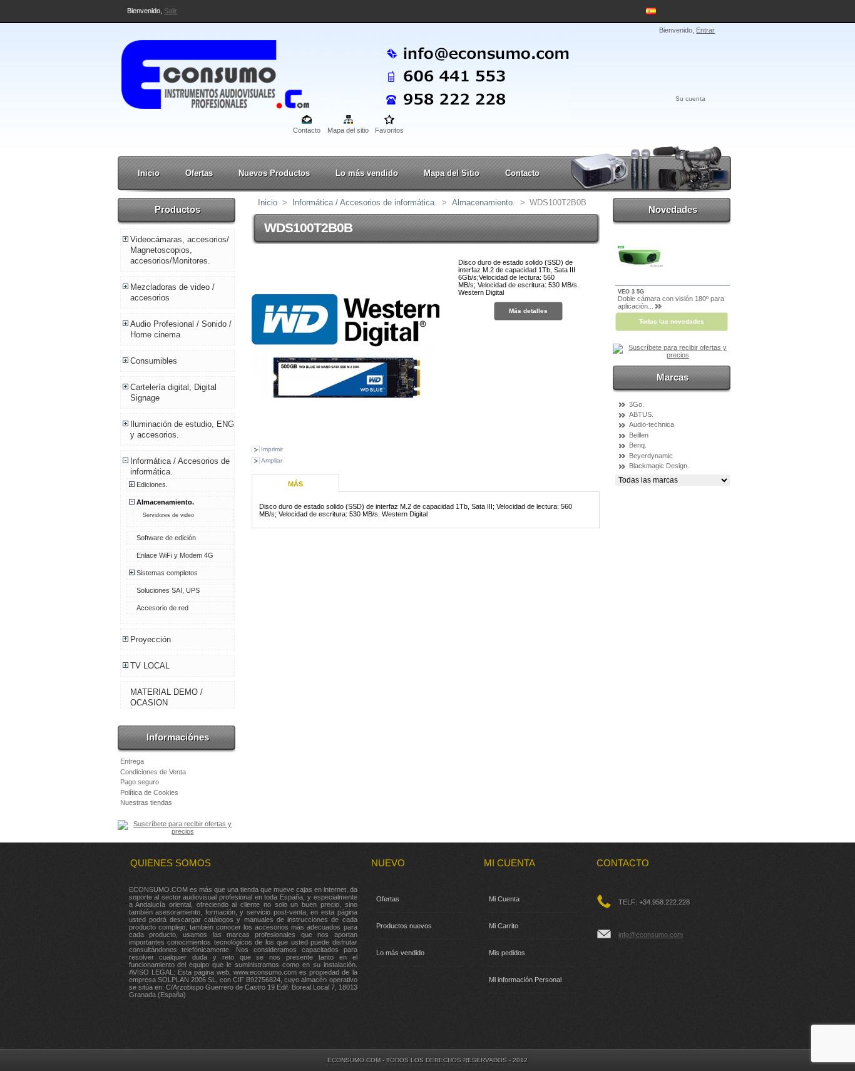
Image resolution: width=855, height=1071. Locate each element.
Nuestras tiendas (146, 802)
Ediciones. (152, 484)
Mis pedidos (507, 952)
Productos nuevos (404, 926)
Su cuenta (690, 98)
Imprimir (272, 449)
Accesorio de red (162, 608)
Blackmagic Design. (659, 465)
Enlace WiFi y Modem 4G (174, 555)
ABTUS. (641, 414)
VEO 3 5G (631, 292)
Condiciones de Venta (153, 772)
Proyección (150, 639)
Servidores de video (168, 515)
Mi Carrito (503, 926)
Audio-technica (651, 424)
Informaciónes (177, 737)
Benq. (638, 445)
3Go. (636, 404)
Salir (170, 10)
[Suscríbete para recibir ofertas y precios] (177, 831)
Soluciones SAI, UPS (168, 590)
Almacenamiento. (165, 502)
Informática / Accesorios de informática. (364, 202)
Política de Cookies (149, 792)
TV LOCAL (150, 665)
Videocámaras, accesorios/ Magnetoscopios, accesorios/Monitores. (179, 250)
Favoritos (389, 130)
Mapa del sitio (348, 130)
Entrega (132, 761)
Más (295, 484)
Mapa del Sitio (451, 173)
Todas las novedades (671, 321)
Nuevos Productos (274, 173)
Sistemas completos (167, 572)
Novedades (672, 209)
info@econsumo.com (650, 934)
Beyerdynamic (651, 455)
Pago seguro (139, 782)
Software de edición (166, 537)
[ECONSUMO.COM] (203, 72)
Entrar (705, 30)
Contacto (306, 130)
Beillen (638, 435)
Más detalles (528, 310)
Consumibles (153, 361)
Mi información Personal (525, 979)
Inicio (149, 173)
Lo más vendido (366, 173)
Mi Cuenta (504, 899)
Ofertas (199, 173)
